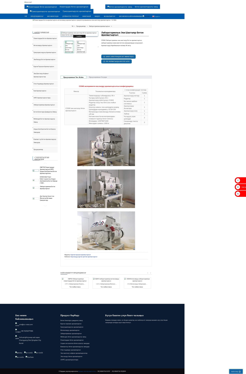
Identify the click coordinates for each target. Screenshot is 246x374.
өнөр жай (86, 16)
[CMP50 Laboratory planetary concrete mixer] (75, 280)
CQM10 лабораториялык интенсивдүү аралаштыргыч (106, 284)
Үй (26, 16)
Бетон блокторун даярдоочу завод (45, 112)
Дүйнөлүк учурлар (70, 16)
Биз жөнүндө (53, 16)
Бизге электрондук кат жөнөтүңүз (119, 56)
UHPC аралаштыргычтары (42, 98)
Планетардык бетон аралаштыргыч (45, 38)
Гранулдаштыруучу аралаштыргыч (45, 52)
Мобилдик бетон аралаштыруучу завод (44, 120)
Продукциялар (37, 16)
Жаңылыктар (109, 16)
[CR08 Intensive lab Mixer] (137, 280)
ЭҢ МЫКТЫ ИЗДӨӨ (119, 371)
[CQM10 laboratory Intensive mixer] (106, 280)
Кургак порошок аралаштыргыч (44, 66)
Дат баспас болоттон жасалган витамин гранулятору (47, 198)
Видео (97, 16)
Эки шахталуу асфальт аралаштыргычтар (41, 75)
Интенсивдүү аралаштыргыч (43, 45)
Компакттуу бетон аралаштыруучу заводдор (45, 141)
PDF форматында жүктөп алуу (118, 61)
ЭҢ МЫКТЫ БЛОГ (103, 371)
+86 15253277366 (27, 331)
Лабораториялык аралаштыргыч (99, 26)
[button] (45, 163)
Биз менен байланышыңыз (130, 16)
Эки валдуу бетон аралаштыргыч (44, 59)
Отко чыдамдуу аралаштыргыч (44, 84)
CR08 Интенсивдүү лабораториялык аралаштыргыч (137, 284)
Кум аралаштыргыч (40, 91)
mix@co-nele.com (26, 324)
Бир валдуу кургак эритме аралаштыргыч (84, 257)
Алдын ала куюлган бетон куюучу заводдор (45, 130)
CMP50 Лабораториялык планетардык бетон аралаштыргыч (75, 284)
